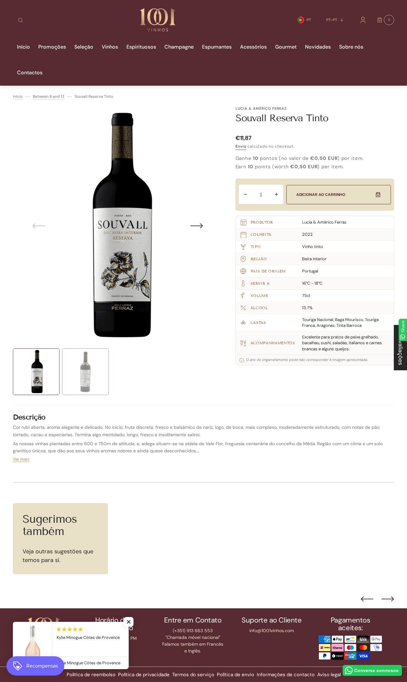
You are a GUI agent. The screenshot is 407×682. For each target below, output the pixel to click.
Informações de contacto (286, 674)
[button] (20, 20)
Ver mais (21, 459)
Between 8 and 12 (48, 96)
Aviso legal (329, 674)
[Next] (388, 599)
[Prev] (367, 599)
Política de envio (235, 674)
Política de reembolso (91, 674)
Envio (241, 146)
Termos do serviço (193, 674)
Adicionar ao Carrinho (320, 194)
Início (18, 96)
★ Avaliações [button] (400, 347)
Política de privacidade (144, 674)
